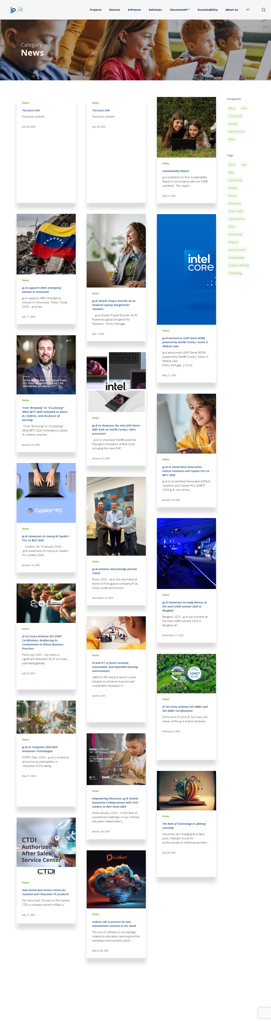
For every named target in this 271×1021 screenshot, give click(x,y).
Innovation (235, 203)
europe (233, 188)
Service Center (237, 250)
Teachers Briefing (239, 265)
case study (235, 180)
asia (243, 164)
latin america (237, 219)
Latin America (237, 131)
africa (232, 164)
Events (232, 195)
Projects (233, 242)
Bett (231, 172)
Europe (233, 124)
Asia (243, 108)
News (25, 102)
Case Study (235, 116)
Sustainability (236, 257)
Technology (235, 273)
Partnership (235, 234)
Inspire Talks (236, 211)
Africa (232, 108)
